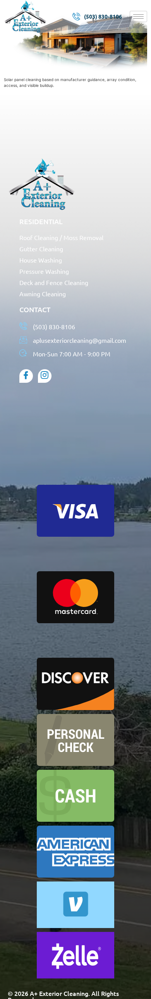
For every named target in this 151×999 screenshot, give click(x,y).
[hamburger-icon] (138, 16)
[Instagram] (44, 376)
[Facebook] (26, 376)
